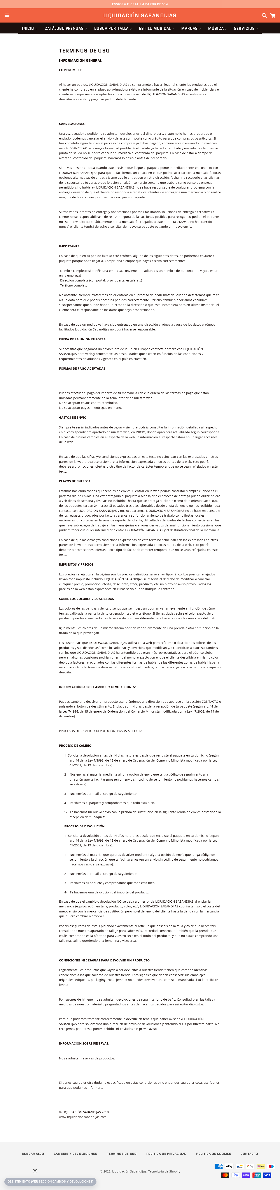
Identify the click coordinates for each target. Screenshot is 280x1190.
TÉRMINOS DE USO (122, 1154)
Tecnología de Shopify (164, 1171)
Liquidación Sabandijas (140, 15)
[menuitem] (29, 28)
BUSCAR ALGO (33, 1154)
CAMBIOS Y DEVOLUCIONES (75, 1154)
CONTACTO (249, 1154)
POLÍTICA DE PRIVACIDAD (166, 1154)
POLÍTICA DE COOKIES (213, 1154)
